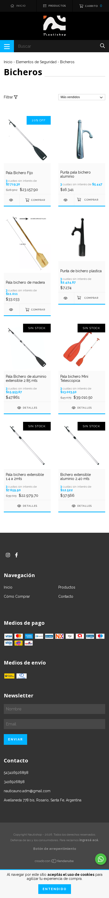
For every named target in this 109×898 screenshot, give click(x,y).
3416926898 (14, 782)
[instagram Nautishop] (8, 555)
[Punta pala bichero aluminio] (66, 200)
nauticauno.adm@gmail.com (27, 791)
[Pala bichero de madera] (12, 309)
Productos (66, 587)
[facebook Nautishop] (16, 555)
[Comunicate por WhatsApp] (100, 859)
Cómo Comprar (17, 596)
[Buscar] (102, 45)
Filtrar (9, 97)
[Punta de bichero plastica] (66, 298)
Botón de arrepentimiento (54, 849)
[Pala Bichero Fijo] (12, 200)
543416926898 (16, 773)
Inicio (8, 62)
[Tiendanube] (54, 862)
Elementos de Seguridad (36, 62)
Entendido (55, 889)
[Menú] (7, 46)
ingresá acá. (89, 840)
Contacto (65, 596)
